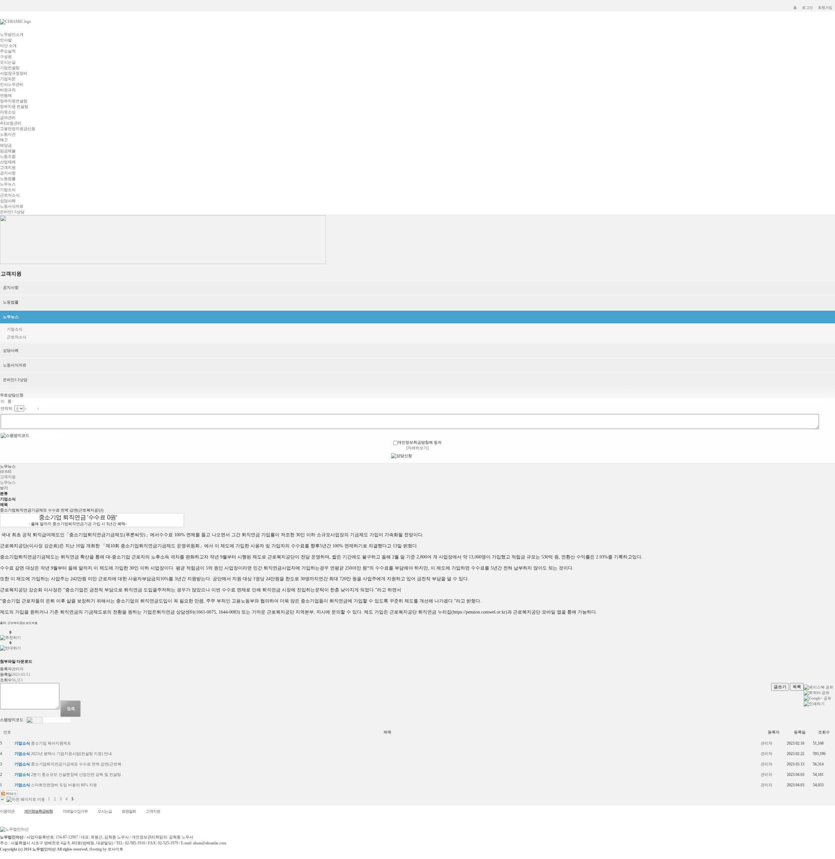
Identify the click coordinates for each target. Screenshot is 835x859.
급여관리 (8, 117)
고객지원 (8, 167)
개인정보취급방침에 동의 (420, 442)
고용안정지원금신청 (17, 128)
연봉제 (6, 95)
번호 (7, 732)
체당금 (6, 145)
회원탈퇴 (129, 811)
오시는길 (8, 62)
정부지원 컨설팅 (14, 106)
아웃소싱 (8, 112)
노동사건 (8, 134)
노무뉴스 (8, 184)
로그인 (807, 7)
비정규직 (8, 90)
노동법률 (8, 178)
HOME (6, 471)
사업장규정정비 (13, 73)
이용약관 (7, 811)
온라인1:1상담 (12, 212)
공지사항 (8, 173)
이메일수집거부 (75, 811)
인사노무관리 (11, 84)
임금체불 (8, 151)
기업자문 (8, 79)
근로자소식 (10, 195)
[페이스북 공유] (818, 687)
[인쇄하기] (814, 704)
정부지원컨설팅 (13, 101)
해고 (4, 140)
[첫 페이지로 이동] (3, 799)
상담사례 (8, 201)
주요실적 (8, 51)
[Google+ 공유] (817, 698)
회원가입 (825, 7)
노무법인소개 (11, 34)
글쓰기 (780, 686)
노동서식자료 (11, 206)
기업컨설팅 (10, 68)
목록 (797, 686)
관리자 (766, 743)
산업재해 (8, 162)
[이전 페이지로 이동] (26, 799)
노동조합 (8, 156)
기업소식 (8, 189)
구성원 (6, 56)
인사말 (6, 40)
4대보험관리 (11, 123)
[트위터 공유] (816, 692)
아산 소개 (8, 45)
